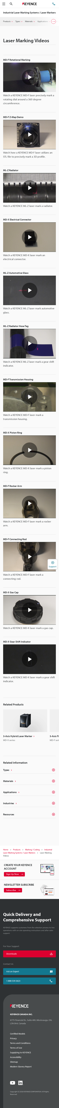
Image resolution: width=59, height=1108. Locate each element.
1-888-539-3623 (13, 980)
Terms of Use (16, 1047)
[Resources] (52, 814)
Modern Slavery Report (21, 1066)
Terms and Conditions (20, 1043)
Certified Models (17, 1033)
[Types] (52, 770)
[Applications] (52, 792)
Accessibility (15, 1057)
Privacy (13, 1038)
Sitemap (14, 1061)
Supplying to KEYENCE (20, 1052)
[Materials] (52, 781)
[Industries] (52, 803)
